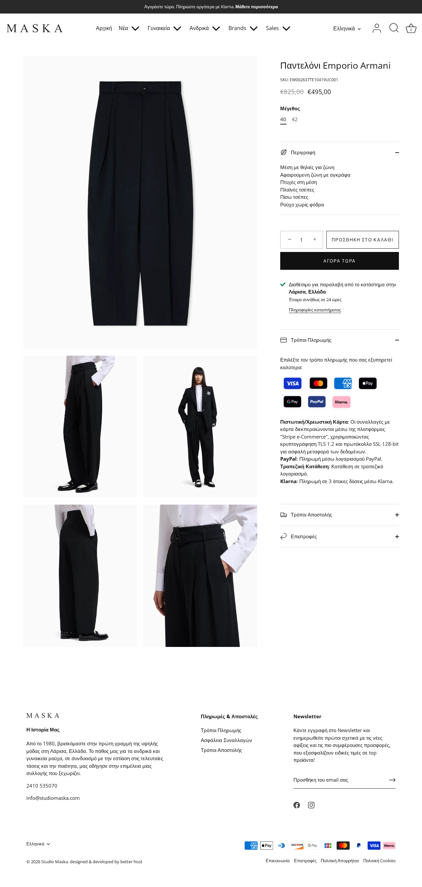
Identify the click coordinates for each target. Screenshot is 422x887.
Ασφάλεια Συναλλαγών (226, 740)
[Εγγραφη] (392, 780)
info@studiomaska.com (53, 798)
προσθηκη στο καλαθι (362, 240)
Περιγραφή (302, 152)
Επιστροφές (303, 536)
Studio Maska (54, 862)
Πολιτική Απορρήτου (340, 861)
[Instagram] (311, 804)
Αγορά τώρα (339, 261)
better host (131, 862)
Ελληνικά (344, 28)
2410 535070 (41, 785)
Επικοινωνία (278, 861)
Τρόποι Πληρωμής (310, 340)
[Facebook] (296, 804)
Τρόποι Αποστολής (310, 514)
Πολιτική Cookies (379, 861)
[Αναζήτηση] (394, 28)
